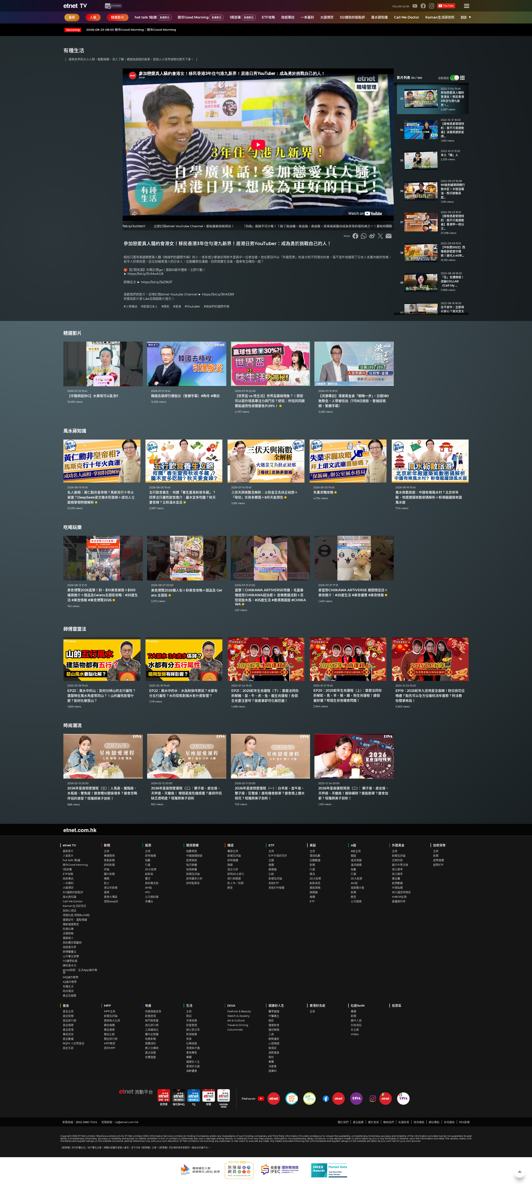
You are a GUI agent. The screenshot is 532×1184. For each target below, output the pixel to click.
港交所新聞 (110, 887)
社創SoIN (358, 1005)
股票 (148, 845)
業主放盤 (150, 1052)
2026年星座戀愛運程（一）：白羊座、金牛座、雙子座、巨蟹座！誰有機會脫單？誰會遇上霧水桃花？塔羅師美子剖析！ (270, 793)
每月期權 (191, 864)
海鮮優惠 (191, 1070)
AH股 (148, 887)
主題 (271, 860)
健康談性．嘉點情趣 (75, 919)
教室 (230, 887)
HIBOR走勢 (399, 896)
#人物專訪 (130, 306)
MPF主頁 (109, 1011)
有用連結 (449, 1122)
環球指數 (315, 855)
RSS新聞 (464, 1122)
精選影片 (72, 333)
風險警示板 (357, 887)
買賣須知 (150, 1043)
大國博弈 (327, 17)
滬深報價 (356, 864)
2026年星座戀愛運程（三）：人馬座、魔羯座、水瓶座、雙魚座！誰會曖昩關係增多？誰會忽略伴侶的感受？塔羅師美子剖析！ (102, 793)
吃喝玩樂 (72, 527)
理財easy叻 (111, 901)
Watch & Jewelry (238, 1015)
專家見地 (68, 1034)
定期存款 (397, 860)
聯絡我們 (388, 1122)
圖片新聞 (109, 873)
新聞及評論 (193, 873)
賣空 (147, 878)
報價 (271, 864)
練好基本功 (69, 965)
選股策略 (315, 887)
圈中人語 (356, 1020)
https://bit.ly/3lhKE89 (218, 294)
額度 (353, 855)
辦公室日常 (193, 1029)
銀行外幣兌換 (400, 864)
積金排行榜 (110, 1038)
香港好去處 (193, 1066)
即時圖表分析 (194, 878)
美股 (313, 845)
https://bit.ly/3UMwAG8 (145, 274)
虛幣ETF (438, 864)
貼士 (106, 883)
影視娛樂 (191, 1034)
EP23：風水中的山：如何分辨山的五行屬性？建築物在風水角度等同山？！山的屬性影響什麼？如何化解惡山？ (101, 696)
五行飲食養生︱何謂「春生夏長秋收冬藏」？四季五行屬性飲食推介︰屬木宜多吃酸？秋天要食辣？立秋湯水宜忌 (182, 497)
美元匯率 (397, 873)
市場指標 (397, 887)
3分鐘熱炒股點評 (352, 17)
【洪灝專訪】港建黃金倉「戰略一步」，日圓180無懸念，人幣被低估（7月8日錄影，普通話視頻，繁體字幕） (353, 401)
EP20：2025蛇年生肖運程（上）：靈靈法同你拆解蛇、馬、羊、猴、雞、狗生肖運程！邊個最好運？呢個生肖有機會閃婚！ (347, 695)
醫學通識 (273, 1011)
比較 (271, 873)
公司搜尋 (356, 901)
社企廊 (355, 1029)
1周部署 (242, 17)
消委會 (272, 1066)
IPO (147, 892)
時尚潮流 (72, 725)
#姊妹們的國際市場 (216, 306)
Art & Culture (236, 1020)
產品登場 (68, 1029)
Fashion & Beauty (239, 1011)
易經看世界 (69, 947)
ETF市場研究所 (277, 855)
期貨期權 (192, 845)
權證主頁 (232, 851)
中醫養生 (273, 1015)
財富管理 (191, 1025)
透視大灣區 (110, 896)
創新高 (149, 873)
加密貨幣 (439, 845)
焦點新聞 (109, 860)
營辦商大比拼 (112, 1020)
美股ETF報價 (276, 887)
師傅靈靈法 (74, 629)
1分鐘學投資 (70, 960)
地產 (148, 1005)
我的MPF (109, 1047)
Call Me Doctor (406, 17)
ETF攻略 (268, 17)
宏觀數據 (315, 860)
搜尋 (106, 892)
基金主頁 (68, 1011)
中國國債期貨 (194, 855)
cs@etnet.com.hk (126, 1122)
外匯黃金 (398, 845)
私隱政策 (403, 1122)
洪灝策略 (68, 933)
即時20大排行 (235, 873)
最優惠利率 (398, 901)
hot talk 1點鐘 (152, 17)
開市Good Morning (200, 17)
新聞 (107, 845)
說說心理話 (69, 910)
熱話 (189, 1015)
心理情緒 (273, 1043)
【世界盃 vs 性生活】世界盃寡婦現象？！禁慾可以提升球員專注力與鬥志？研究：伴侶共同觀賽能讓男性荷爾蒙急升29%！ (270, 401)
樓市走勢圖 (152, 1034)
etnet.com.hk (79, 830)
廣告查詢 (373, 1122)
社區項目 (356, 1025)
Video (355, 1034)
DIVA (231, 1005)
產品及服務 (69, 995)
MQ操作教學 (70, 977)
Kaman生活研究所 (439, 17)
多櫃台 (149, 901)
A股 (353, 845)
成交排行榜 (152, 1025)
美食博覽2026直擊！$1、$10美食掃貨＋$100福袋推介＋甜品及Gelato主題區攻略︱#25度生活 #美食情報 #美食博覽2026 (102, 595)
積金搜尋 (109, 1029)
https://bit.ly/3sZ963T (156, 282)
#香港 (177, 306)
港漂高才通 (193, 1047)
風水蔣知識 (379, 17)
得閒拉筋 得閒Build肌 (76, 915)
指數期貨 (191, 851)
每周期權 (191, 869)
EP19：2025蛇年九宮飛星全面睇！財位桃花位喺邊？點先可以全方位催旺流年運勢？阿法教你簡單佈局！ (430, 696)
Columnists (235, 1029)
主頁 (106, 851)
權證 (230, 845)
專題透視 (109, 855)
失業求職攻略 (323, 492)
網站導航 (434, 1122)
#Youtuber (192, 306)
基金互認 (68, 1047)
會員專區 (191, 1052)
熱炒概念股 (152, 883)
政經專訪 (287, 17)
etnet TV (69, 845)
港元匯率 (397, 869)
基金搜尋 (68, 1025)
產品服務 (358, 1122)
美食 (189, 1038)
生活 (189, 1005)
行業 (147, 864)
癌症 (271, 1020)
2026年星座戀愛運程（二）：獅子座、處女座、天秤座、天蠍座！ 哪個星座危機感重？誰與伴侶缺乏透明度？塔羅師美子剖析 (186, 793)
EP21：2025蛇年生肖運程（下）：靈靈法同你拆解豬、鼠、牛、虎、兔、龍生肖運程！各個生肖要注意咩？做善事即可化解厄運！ (265, 696)
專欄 (189, 1057)
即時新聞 (109, 864)
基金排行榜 (69, 1020)
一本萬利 (307, 17)
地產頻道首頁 (153, 1011)
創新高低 (315, 883)
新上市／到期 (235, 883)
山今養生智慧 (71, 956)
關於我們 (343, 1122)
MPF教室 (109, 1043)
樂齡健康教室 (71, 924)
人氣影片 (68, 855)
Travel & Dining (237, 1025)
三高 (271, 1034)
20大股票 (150, 869)
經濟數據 (397, 883)
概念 (312, 873)
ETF (271, 845)
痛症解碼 (273, 1029)
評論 (106, 869)
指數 (147, 860)
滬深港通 (356, 860)
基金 (66, 1005)
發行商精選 (234, 878)
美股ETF (273, 883)
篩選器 (272, 869)
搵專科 (272, 1070)
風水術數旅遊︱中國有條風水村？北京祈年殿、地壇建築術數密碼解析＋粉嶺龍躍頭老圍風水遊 (428, 497)
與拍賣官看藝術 (72, 942)
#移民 (165, 306)
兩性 (271, 1057)
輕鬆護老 (273, 1038)
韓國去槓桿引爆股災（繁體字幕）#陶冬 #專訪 (185, 396)
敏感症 (272, 1047)
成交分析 (232, 869)
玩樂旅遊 (191, 1043)
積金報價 (109, 1025)
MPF (107, 1005)
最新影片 (68, 851)
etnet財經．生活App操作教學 (80, 971)
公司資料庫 (152, 896)
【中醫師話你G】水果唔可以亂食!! (92, 396)
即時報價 (150, 855)
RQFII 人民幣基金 (73, 1043)
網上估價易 (152, 1047)
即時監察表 (193, 883)
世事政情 (191, 1020)
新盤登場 (150, 1015)
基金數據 (68, 1038)
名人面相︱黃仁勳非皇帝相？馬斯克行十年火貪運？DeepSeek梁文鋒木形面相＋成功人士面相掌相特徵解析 (101, 497)
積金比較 (109, 1034)
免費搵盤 (150, 1057)
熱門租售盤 (152, 1020)
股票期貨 (191, 860)
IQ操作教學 (70, 981)
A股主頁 (356, 851)
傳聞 (106, 878)
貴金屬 (396, 878)
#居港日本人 (149, 306)
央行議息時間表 (401, 892)
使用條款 (419, 1122)
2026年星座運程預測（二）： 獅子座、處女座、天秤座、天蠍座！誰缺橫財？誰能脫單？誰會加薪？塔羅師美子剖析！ (353, 793)
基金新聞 (68, 1015)
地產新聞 (150, 1038)
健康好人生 (193, 1061)
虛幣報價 (438, 860)
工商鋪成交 (152, 1029)
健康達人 (68, 938)
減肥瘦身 (273, 1052)
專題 (353, 1011)
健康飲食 (273, 1025)
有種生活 (68, 986)
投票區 (396, 1005)
